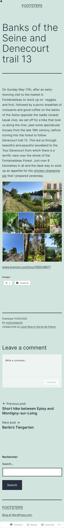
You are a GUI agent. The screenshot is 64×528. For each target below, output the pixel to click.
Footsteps (32, 6)
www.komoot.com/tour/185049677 (26, 267)
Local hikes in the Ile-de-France (38, 326)
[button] (22, 196)
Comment (51, 382)
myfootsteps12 (14, 322)
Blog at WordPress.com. (17, 515)
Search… (8, 463)
